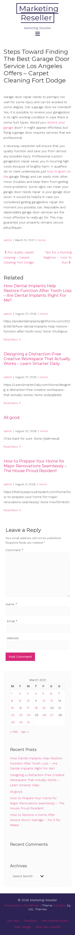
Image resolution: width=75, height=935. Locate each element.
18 (36, 708)
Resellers (30, 920)
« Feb (14, 732)
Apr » (25, 732)
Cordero (60, 905)
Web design (22, 927)
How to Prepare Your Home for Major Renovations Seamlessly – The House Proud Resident (35, 466)
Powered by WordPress (21, 905)
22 (13, 715)
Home (42, 240)
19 (43, 708)
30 (21, 722)
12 (43, 701)
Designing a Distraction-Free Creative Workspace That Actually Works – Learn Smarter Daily (37, 359)
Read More (11, 339)
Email (12, 621)
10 (28, 701)
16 (20, 708)
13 (51, 701)
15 (12, 708)
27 (52, 715)
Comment (14, 550)
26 (44, 715)
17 (28, 708)
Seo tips (13, 920)
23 (21, 715)
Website (13, 638)
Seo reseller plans (54, 920)
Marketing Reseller (39, 13)
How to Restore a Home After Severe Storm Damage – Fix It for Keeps (35, 820)
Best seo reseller (48, 927)
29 (13, 722)
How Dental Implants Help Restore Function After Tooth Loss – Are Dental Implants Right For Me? (38, 293)
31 (28, 722)
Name (11, 604)
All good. (12, 417)
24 (29, 715)
